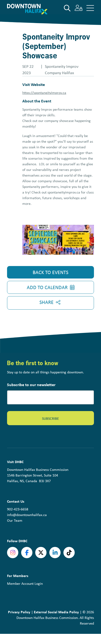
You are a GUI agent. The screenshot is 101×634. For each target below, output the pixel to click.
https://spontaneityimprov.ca (44, 92)
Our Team (14, 520)
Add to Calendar (47, 287)
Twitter (41, 552)
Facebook (26, 552)
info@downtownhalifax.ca (27, 514)
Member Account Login (25, 583)
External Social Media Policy (56, 611)
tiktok (69, 552)
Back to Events (50, 272)
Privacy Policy (19, 611)
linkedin (55, 552)
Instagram (12, 552)
